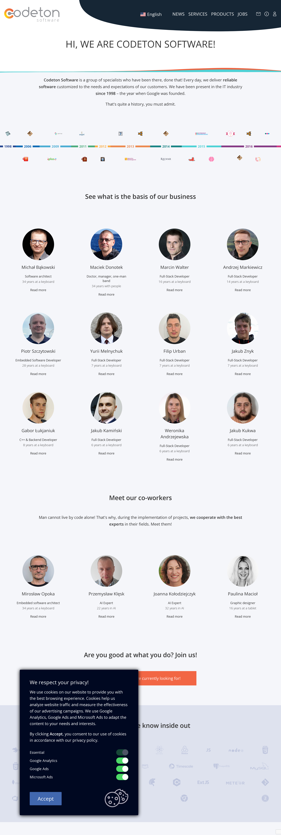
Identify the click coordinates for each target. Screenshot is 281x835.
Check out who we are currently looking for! (140, 678)
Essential (37, 752)
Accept (46, 798)
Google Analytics (43, 760)
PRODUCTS (222, 14)
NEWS (178, 14)
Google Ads (39, 768)
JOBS (242, 14)
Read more (38, 290)
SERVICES (197, 14)
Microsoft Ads (41, 777)
